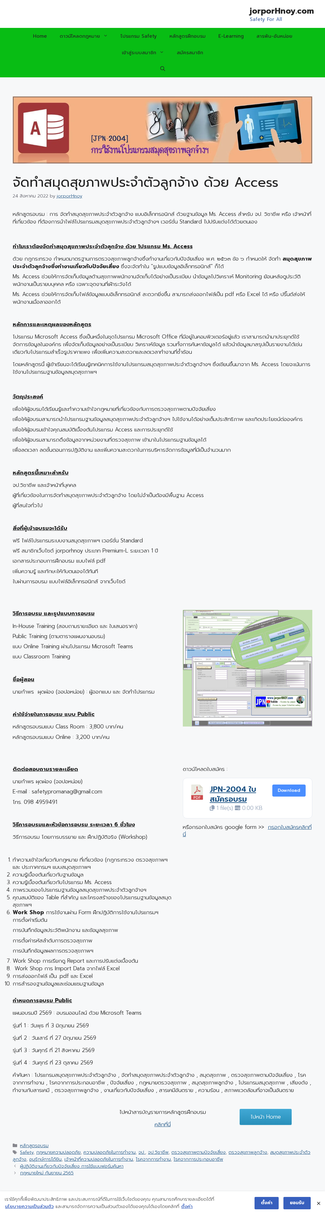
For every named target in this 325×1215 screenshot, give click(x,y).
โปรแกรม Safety (139, 36)
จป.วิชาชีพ (158, 1152)
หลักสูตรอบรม (34, 1145)
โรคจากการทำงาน (153, 1159)
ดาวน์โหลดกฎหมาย (80, 36)
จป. (141, 1152)
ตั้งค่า (187, 1206)
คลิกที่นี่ (163, 1124)
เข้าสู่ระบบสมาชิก (139, 52)
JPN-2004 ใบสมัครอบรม (233, 794)
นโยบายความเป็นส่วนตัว (29, 1206)
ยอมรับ (297, 1202)
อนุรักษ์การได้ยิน (45, 1159)
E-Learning (231, 36)
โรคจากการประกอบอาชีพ (198, 1159)
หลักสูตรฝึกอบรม (187, 36)
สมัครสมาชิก (190, 52)
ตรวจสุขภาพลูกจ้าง (248, 1152)
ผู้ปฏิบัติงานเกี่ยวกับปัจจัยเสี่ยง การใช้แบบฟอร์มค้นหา (71, 1166)
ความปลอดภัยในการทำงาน (109, 1152)
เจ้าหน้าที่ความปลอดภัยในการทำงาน (98, 1159)
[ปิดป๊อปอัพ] (318, 1203)
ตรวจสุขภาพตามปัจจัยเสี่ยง (198, 1152)
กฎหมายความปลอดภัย (58, 1152)
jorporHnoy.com (282, 11)
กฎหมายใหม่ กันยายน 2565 (47, 1172)
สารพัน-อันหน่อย (274, 36)
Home (40, 36)
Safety (26, 1152)
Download (289, 790)
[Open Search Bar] (162, 69)
